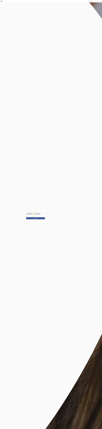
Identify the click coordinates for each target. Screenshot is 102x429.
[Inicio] (1, 1)
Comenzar (35, 218)
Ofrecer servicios (90, 1)
